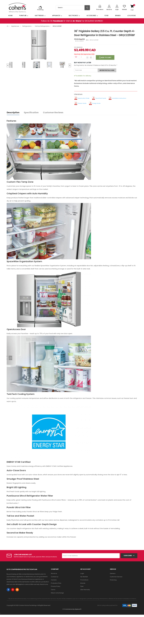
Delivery (112, 573)
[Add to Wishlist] (76, 57)
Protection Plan (56, 583)
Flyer (106, 15)
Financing (113, 580)
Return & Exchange (57, 593)
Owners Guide (82, 103)
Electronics (73, 15)
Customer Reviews (53, 112)
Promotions (84, 580)
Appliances (56, 15)
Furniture (22, 15)
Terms (53, 590)
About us (54, 573)
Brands (118, 15)
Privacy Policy (55, 586)
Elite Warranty (85, 590)
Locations (131, 15)
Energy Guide (96, 103)
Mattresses (39, 15)
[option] (39, 45)
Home (10, 15)
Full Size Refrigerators (42, 26)
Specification (31, 112)
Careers (54, 580)
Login (82, 573)
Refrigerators (27, 26)
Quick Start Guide (101, 98)
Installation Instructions (119, 98)
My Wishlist (84, 577)
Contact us (54, 577)
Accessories (91, 15)
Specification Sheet (83, 98)
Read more (44, 584)
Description (13, 112)
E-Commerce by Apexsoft (72, 609)
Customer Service (116, 577)
